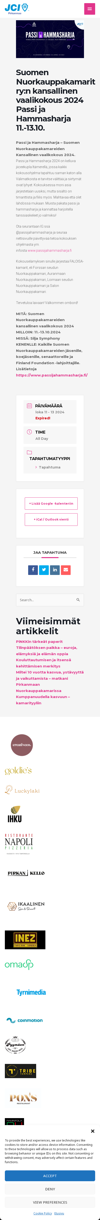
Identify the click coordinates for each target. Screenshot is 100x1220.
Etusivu (59, 1213)
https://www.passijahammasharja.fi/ (52, 375)
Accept (50, 1175)
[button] (92, 1131)
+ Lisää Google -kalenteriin (51, 503)
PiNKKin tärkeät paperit (39, 641)
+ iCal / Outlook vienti (51, 519)
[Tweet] (44, 570)
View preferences (50, 1202)
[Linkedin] (55, 570)
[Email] (66, 570)
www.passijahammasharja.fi (50, 250)
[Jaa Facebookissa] (33, 570)
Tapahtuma (49, 467)
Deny (50, 1189)
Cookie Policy (42, 1213)
